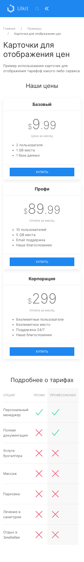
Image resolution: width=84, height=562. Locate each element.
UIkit (22, 8)
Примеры (34, 28)
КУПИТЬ (42, 172)
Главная (9, 28)
